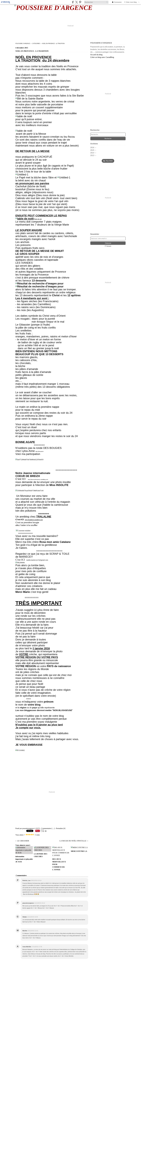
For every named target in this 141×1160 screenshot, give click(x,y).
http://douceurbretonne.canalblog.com (38, 479)
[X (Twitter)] (76, 2)
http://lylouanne (39, 451)
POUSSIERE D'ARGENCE (22, 43)
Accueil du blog (96, 55)
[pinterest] (80, 2)
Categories (36, 43)
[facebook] (72, 2)
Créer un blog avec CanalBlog (102, 57)
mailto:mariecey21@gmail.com (37, 560)
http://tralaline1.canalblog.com (34, 519)
